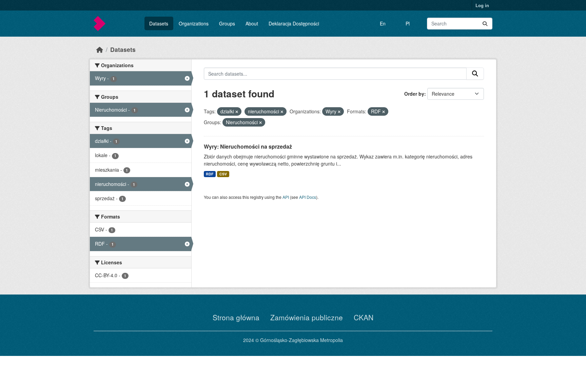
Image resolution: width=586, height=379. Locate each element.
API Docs (307, 197)
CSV (223, 173)
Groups (227, 23)
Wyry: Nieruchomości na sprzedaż (248, 146)
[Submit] (485, 24)
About (252, 23)
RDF (209, 173)
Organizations (194, 23)
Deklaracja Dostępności (294, 23)
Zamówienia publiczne (306, 317)
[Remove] (236, 111)
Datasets (158, 23)
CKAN (363, 317)
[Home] (99, 49)
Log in (482, 5)
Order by (414, 93)
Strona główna (236, 317)
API (285, 197)
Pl (408, 23)
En (383, 23)
